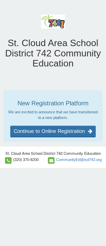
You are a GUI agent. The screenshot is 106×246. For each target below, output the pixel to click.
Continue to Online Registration (51, 131)
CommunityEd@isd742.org (79, 159)
